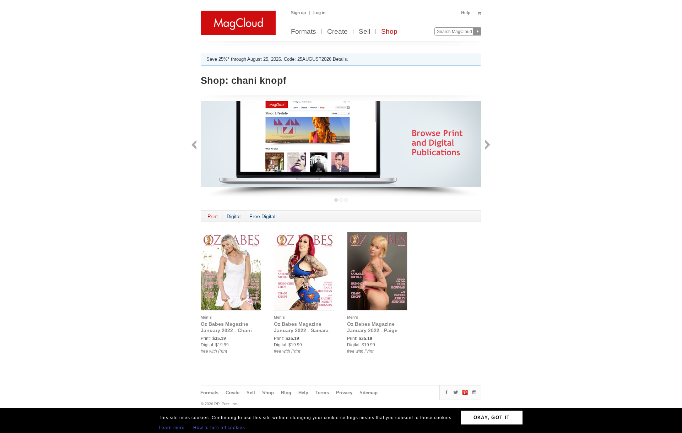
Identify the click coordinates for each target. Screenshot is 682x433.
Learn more (172, 427)
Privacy (344, 392)
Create (337, 31)
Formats (303, 31)
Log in (319, 12)
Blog (286, 392)
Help (465, 12)
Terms (322, 392)
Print (212, 216)
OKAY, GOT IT (491, 417)
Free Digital (262, 216)
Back (194, 145)
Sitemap (368, 392)
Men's (206, 317)
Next (486, 145)
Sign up (298, 12)
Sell (364, 31)
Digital (233, 216)
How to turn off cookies (219, 427)
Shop (389, 31)
